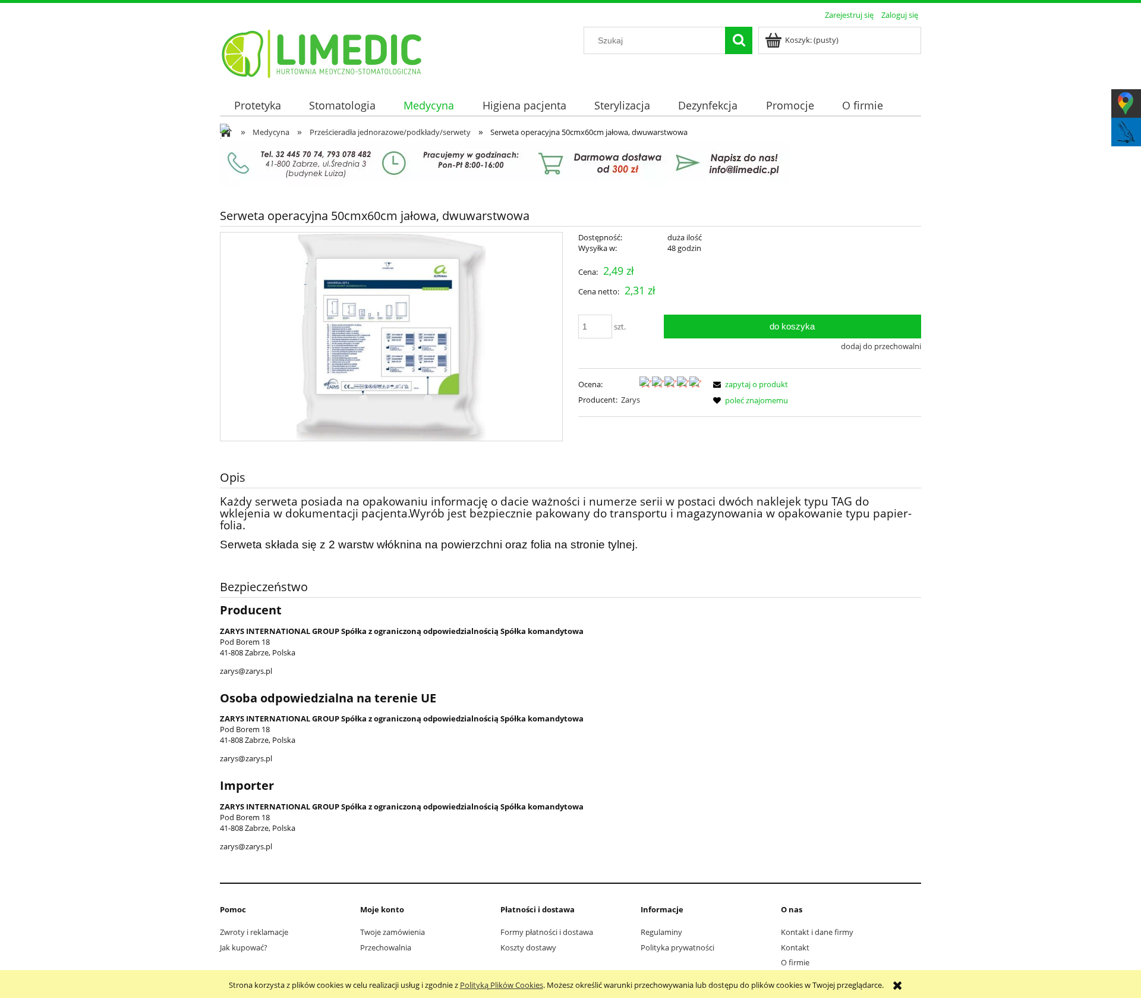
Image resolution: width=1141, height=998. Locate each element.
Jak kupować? (243, 947)
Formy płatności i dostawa (546, 932)
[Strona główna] (322, 51)
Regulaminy (661, 932)
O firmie (795, 962)
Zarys (630, 399)
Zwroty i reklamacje (254, 932)
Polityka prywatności (677, 947)
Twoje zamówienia (392, 932)
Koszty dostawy (528, 947)
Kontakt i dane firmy (817, 932)
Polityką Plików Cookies (501, 985)
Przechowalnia (385, 947)
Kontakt (795, 947)
